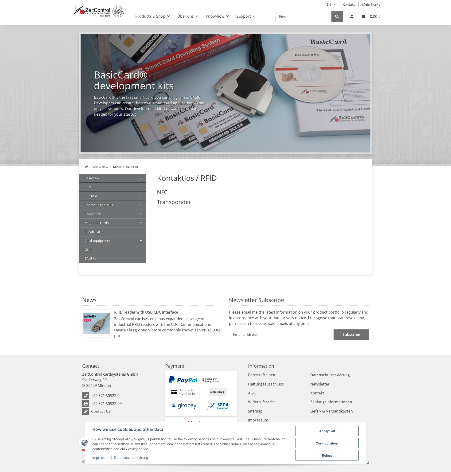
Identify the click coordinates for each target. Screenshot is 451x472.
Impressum (100, 458)
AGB (252, 393)
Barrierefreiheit (261, 375)
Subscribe (351, 334)
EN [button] (329, 4)
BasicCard (92, 178)
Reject (327, 455)
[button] (351, 16)
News (89, 300)
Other (89, 249)
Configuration (327, 443)
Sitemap (255, 411)
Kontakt (349, 4)
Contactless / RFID (99, 205)
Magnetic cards (97, 222)
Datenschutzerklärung (131, 458)
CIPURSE (91, 196)
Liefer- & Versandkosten (331, 411)
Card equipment (97, 240)
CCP (88, 187)
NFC (162, 192)
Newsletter (320, 384)
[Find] (337, 16)
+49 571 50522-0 (105, 395)
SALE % (90, 258)
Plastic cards (94, 231)
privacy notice (293, 317)
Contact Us (101, 411)
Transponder (174, 202)
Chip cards (93, 214)
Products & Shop (150, 16)
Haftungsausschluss (266, 384)
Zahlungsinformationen (331, 402)
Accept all (327, 431)
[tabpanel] (225, 93)
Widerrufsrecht (261, 402)
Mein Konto (371, 4)
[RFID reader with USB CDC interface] (96, 323)
